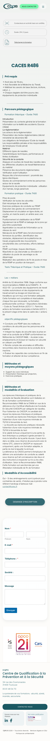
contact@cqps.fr (10, 486)
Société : (9, 572)
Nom (28, 539)
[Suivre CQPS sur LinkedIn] (6, 721)
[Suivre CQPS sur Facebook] (11, 721)
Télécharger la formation (23, 42)
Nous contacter (29, 6)
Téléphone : (11, 559)
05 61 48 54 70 (9, 689)
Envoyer (11, 610)
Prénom (8, 539)
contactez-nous (25, 707)
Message (9, 586)
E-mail (9, 545)
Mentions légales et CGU (38, 731)
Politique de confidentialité (25, 733)
